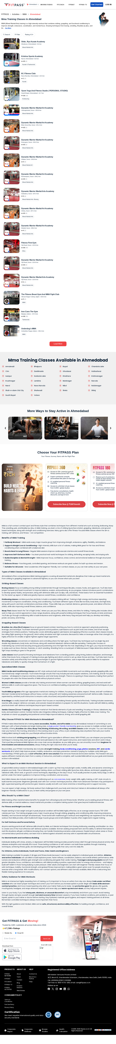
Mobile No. (8, 933)
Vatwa (37, 395)
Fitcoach (60, 5)
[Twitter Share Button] (53, 989)
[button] (33, 4)
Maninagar (67, 381)
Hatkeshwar (96, 371)
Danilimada (39, 371)
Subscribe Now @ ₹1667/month (66, 504)
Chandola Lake (97, 366)
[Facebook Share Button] (49, 989)
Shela (65, 390)
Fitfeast (72, 5)
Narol (7, 385)
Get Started (96, 4)
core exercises (59, 779)
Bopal (65, 366)
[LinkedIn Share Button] (65, 989)
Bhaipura (38, 366)
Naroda (94, 381)
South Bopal (10, 395)
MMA (25, 14)
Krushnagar (10, 381)
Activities (15, 14)
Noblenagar (96, 385)
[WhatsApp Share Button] (69, 989)
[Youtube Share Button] (61, 989)
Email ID (20, 933)
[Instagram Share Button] (57, 989)
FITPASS (5, 14)
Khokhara (67, 376)
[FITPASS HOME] (14, 4)
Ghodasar (67, 371)
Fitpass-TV (83, 5)
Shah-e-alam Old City (14, 390)
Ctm (7, 371)
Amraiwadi (9, 366)
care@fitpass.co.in (83, 982)
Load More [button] (58, 344)
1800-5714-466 (64, 982)
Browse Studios (46, 5)
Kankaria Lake (40, 376)
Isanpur (8, 376)
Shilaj (93, 390)
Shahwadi (38, 390)
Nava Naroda (39, 385)
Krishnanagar (97, 376)
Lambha (37, 381)
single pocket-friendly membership (62, 726)
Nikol (65, 385)
